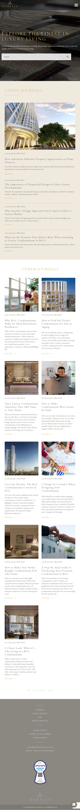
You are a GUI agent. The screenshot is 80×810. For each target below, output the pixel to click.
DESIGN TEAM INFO (40, 721)
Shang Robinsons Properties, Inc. (36, 807)
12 (49, 690)
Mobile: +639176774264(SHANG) (40, 751)
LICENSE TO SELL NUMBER (40, 734)
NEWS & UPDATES (40, 714)
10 (43, 690)
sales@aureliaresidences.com (40, 747)
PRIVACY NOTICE (40, 730)
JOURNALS (40, 710)
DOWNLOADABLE (40, 738)
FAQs (40, 717)
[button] (74, 804)
